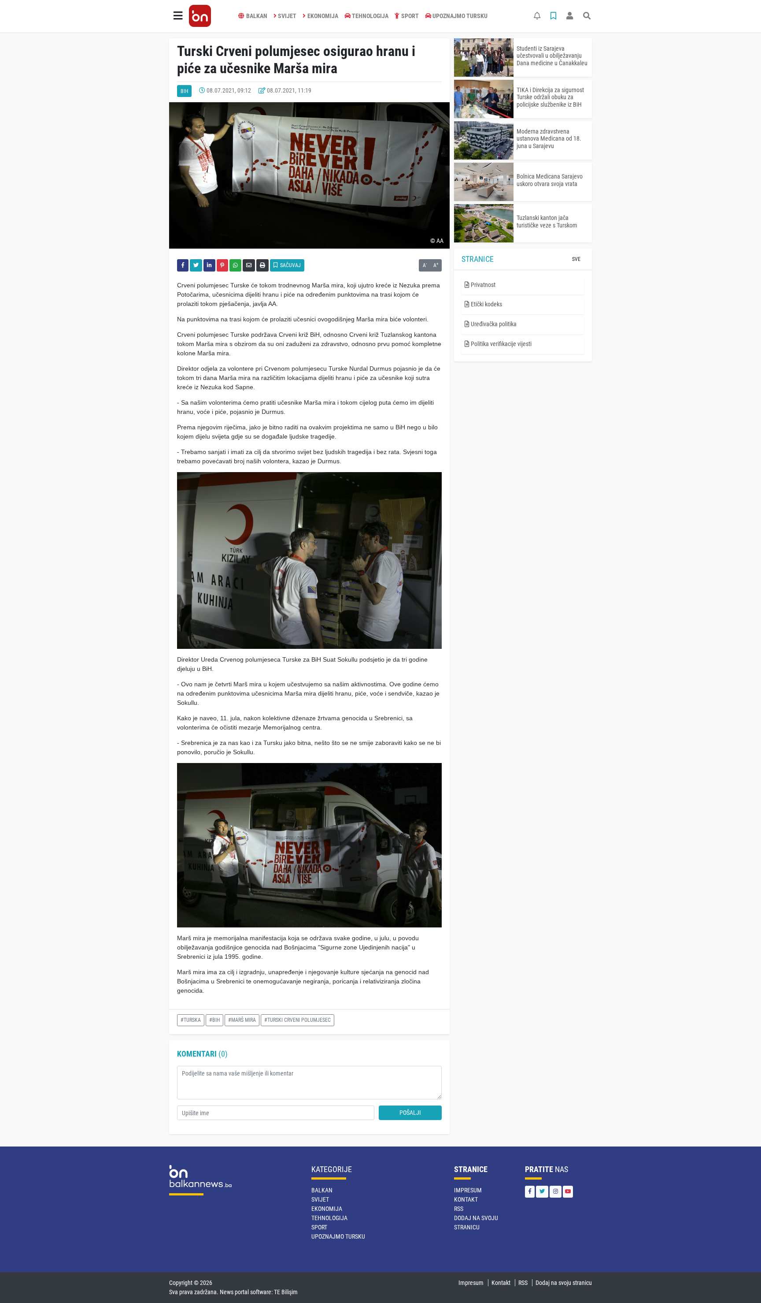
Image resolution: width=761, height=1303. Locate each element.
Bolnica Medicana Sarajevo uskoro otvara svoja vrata (550, 180)
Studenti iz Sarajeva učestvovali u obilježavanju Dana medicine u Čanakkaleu (552, 56)
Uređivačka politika (493, 324)
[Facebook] (530, 1192)
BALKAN (256, 15)
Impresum (468, 1190)
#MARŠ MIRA (242, 1020)
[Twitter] (542, 1192)
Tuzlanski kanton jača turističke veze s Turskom (547, 221)
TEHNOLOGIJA (370, 15)
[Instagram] (556, 1192)
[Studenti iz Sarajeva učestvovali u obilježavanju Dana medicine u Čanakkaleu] (483, 57)
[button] (178, 16)
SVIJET (287, 15)
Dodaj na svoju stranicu (564, 1282)
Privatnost (482, 284)
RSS (458, 1208)
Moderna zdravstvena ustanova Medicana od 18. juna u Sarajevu (549, 139)
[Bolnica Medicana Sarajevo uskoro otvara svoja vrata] (483, 182)
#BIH (214, 1020)
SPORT (410, 15)
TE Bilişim (286, 1292)
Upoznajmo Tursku (460, 15)
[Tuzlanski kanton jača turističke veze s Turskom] (483, 223)
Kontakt (466, 1199)
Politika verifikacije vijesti (500, 343)
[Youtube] (568, 1192)
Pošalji (410, 1112)
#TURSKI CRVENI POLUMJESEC (297, 1020)
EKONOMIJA (322, 15)
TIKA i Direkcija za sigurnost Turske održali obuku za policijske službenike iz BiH (550, 97)
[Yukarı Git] (738, 1280)
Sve (576, 259)
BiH (184, 91)
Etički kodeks (485, 304)
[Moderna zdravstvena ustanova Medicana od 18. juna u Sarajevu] (483, 140)
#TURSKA (191, 1020)
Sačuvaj (290, 265)
